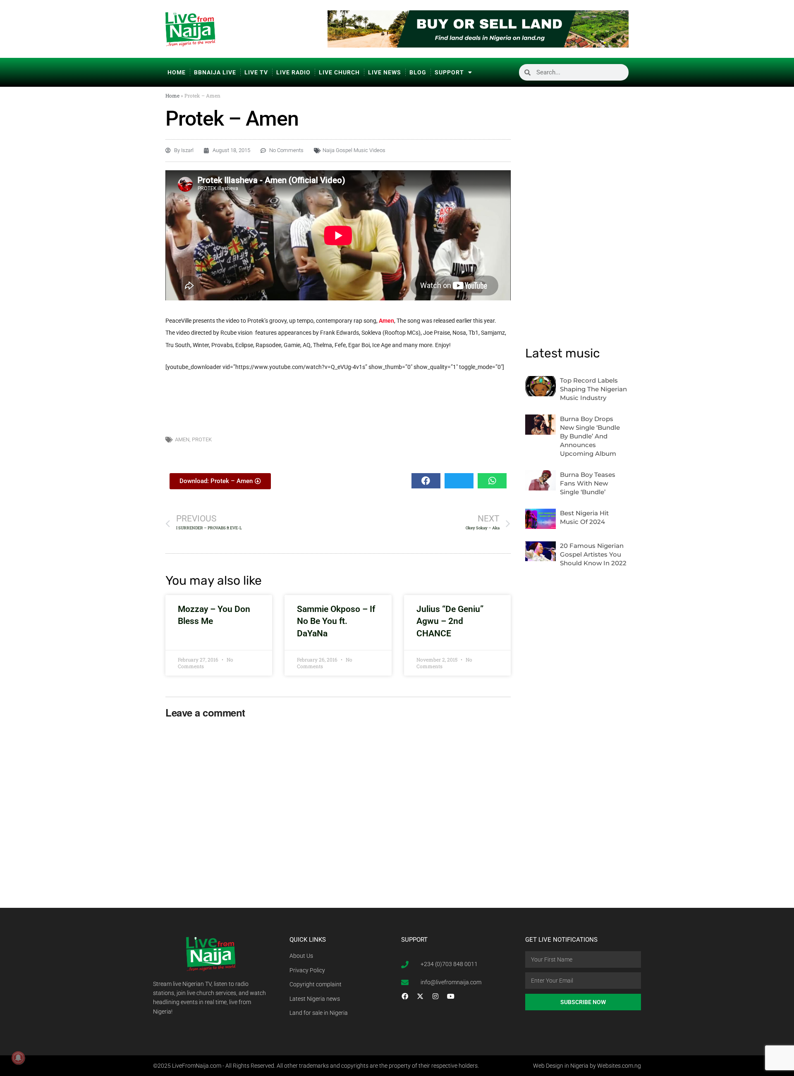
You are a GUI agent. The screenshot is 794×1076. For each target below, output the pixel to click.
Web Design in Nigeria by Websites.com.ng (587, 1065)
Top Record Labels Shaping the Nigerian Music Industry (593, 389)
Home (176, 72)
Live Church (339, 72)
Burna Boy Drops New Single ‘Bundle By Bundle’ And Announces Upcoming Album (590, 436)
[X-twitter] (420, 996)
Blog (417, 72)
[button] (425, 480)
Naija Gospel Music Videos (354, 150)
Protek (202, 439)
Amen (386, 320)
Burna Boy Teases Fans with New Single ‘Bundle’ (587, 483)
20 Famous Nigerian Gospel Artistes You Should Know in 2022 (593, 554)
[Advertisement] (338, 402)
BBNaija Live (215, 72)
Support (449, 72)
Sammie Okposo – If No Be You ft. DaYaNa (336, 621)
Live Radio (293, 72)
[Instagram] (435, 996)
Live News (384, 72)
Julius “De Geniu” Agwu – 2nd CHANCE (449, 621)
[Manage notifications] (18, 1057)
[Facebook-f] (404, 996)
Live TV (256, 72)
